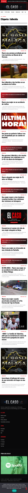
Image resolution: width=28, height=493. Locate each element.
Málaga (12, 12)
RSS (1, 432)
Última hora (7, 12)
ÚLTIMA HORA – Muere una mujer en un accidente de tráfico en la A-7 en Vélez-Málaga (14, 270)
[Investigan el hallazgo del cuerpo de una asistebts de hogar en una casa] (14, 361)
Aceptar (14, 490)
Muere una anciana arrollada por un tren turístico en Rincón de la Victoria (14, 55)
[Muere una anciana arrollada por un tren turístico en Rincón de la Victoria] (14, 37)
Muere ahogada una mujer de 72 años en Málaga (13, 178)
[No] (26, 488)
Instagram (2, 443)
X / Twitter (3, 441)
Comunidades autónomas (5, 421)
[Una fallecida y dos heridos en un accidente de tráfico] (14, 71)
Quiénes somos (3, 415)
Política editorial (4, 419)
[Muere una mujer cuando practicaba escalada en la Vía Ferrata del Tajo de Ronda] (14, 287)
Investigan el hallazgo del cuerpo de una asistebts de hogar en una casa (13, 380)
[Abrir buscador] (25, 12)
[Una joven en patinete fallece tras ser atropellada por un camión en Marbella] (14, 121)
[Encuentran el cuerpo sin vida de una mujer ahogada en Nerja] (14, 216)
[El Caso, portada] (14, 7)
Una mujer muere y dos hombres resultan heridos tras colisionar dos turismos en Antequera (13, 199)
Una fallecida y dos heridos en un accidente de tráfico (13, 83)
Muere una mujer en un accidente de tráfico (13, 103)
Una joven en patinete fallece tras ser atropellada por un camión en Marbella (13, 135)
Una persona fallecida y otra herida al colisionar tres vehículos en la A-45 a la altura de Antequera (14, 157)
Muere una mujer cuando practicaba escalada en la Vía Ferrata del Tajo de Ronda (12, 301)
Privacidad (3, 428)
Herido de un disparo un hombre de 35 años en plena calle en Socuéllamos (17, 1)
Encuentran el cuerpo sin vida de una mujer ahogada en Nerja (13, 229)
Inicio (2, 12)
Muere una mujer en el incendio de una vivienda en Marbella (13, 249)
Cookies (2, 430)
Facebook (2, 439)
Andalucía (18, 12)
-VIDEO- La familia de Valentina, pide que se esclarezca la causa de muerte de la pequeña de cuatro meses (14, 337)
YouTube (2, 446)
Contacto (2, 417)
